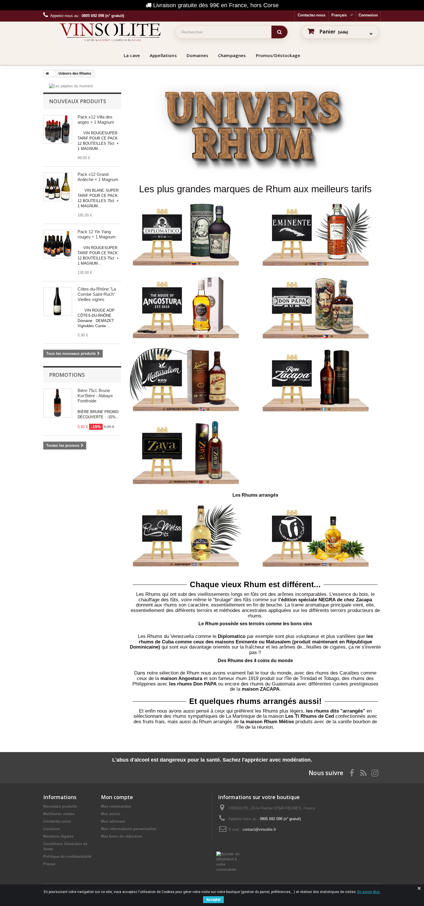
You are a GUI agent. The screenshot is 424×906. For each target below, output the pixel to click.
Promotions (67, 374)
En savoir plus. (368, 892)
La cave (132, 55)
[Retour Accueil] (46, 73)
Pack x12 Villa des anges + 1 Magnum (96, 119)
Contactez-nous (311, 15)
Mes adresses (113, 821)
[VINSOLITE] (110, 32)
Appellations (163, 55)
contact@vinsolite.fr (259, 829)
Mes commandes (116, 806)
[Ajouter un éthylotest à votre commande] (231, 862)
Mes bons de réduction (121, 836)
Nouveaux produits (77, 101)
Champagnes (232, 55)
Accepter (213, 900)
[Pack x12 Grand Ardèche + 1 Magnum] (57, 186)
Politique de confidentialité (67, 856)
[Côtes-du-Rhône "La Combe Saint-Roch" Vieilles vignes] (57, 301)
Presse (49, 864)
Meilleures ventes (58, 814)
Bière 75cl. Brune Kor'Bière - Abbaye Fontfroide (95, 395)
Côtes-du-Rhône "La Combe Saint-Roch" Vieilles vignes (97, 294)
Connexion (368, 15)
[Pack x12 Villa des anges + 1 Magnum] (57, 129)
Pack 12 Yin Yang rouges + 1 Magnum (97, 234)
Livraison (51, 829)
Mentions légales (58, 836)
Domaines (197, 55)
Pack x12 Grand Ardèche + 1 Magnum (98, 177)
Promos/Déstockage (278, 55)
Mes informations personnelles (128, 829)
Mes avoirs (110, 814)
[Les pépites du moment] (71, 86)
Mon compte (117, 797)
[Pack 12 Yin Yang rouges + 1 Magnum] (57, 244)
